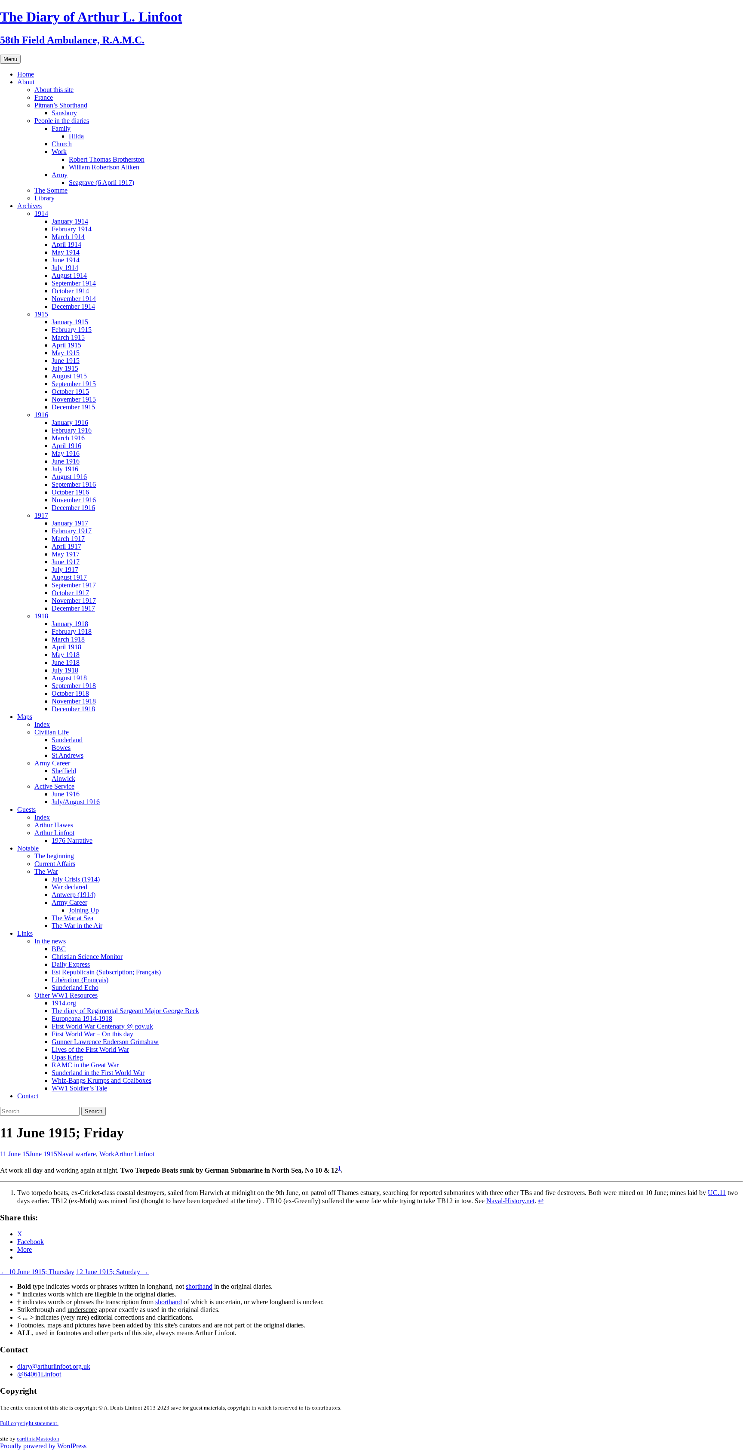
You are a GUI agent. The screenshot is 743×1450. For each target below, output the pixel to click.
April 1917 (66, 546)
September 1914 (74, 283)
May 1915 (66, 352)
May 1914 (66, 252)
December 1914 (73, 306)
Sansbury (64, 113)
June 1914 (66, 260)
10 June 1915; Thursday (37, 1271)
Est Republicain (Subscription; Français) (106, 972)
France (43, 97)
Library (44, 198)
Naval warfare (76, 1154)
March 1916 (68, 438)
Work (59, 151)
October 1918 (70, 693)
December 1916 (73, 507)
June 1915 (66, 360)
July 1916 (65, 469)
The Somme (51, 190)
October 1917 (70, 592)
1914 (41, 213)
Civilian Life (51, 732)
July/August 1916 (76, 801)
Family (61, 128)
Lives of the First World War (90, 1049)
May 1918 (66, 654)
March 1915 (68, 337)
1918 (41, 616)
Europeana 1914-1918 (82, 1018)
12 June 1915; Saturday (112, 1271)
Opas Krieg (67, 1057)
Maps (24, 716)
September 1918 (74, 685)
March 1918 (68, 639)
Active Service (54, 786)
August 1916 (69, 476)
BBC (59, 948)
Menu (10, 59)
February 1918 (72, 631)
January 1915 (70, 322)
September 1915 (74, 383)
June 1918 (66, 662)
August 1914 (69, 275)
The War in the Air (77, 925)
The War (46, 871)
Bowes (61, 747)
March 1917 (68, 538)
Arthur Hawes (53, 825)
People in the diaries (61, 120)
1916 (41, 414)
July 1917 (65, 569)
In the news (50, 941)
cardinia (26, 1438)
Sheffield (64, 770)
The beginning (54, 856)
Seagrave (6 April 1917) (101, 182)
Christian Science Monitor (87, 956)
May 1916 (66, 453)
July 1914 (65, 267)
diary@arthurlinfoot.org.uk (53, 1366)
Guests (26, 809)
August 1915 (69, 376)
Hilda (76, 136)
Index (42, 724)
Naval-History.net (510, 1200)
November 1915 (74, 399)
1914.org (64, 1003)
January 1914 (70, 221)
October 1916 (70, 492)
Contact (27, 1096)
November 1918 (74, 701)
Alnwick (63, 778)
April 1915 (66, 345)
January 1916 (70, 422)
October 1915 (70, 391)
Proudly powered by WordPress (43, 1446)
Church (62, 143)
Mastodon (47, 1438)
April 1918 (66, 647)
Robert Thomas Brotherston (106, 159)
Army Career (52, 763)
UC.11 (717, 1192)
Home (25, 74)
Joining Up (84, 910)
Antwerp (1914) (73, 894)
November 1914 (74, 298)
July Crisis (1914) (76, 879)
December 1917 (73, 608)
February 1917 (72, 531)
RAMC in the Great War (85, 1065)
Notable (28, 848)
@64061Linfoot (39, 1374)
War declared (69, 887)
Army (60, 174)
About (25, 82)
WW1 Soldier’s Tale (79, 1088)
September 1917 (74, 585)
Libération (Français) (80, 979)
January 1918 (70, 623)
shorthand (199, 1286)
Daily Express (71, 964)
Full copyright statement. (29, 1423)
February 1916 (72, 430)
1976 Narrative (72, 840)
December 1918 (73, 709)
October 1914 (70, 291)
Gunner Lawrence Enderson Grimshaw (105, 1041)
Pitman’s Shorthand (60, 105)
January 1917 (70, 523)
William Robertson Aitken (104, 167)
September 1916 (74, 484)
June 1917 (66, 561)
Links (25, 933)
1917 (41, 515)
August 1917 (69, 577)
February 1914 (72, 229)
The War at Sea (72, 918)
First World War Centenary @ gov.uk (102, 1026)
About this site (54, 89)
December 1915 (73, 407)
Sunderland (67, 739)
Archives (29, 205)
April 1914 (66, 244)
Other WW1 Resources (66, 995)
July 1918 (65, 670)
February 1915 (72, 329)
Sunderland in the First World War (98, 1072)
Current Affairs (54, 863)
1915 (41, 314)
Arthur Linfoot (54, 832)
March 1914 (68, 236)
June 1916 (66, 461)
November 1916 (74, 500)
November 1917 (74, 600)
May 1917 (66, 554)
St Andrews (67, 755)
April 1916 (66, 445)
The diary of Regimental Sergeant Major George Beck (125, 1010)
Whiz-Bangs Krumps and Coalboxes (101, 1080)
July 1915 (65, 368)
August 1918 (69, 678)
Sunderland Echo (75, 987)
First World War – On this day (92, 1034)
